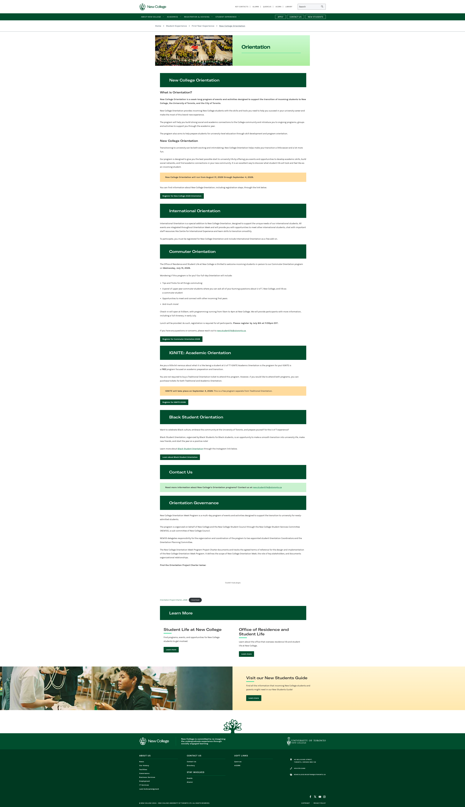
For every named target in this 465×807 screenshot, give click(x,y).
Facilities (143, 769)
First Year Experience (203, 26)
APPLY (280, 17)
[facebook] (311, 797)
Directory (191, 765)
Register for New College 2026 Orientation (182, 196)
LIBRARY (288, 7)
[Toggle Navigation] (163, 17)
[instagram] (324, 797)
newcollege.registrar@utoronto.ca (310, 774)
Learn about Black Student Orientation (180, 457)
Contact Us (191, 762)
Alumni (255, 7)
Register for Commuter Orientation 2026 (181, 339)
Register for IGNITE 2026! (174, 402)
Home (158, 26)
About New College (151, 17)
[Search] (312, 7)
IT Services (144, 785)
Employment (144, 781)
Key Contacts (241, 7)
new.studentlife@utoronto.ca (231, 330)
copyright (305, 803)
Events (190, 778)
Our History (144, 765)
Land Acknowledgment (149, 789)
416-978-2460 (299, 768)
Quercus (238, 762)
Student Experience (226, 17)
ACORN (278, 7)
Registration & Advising (196, 17)
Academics (172, 17)
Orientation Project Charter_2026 (173, 600)
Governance (144, 773)
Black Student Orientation (190, 448)
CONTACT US (296, 17)
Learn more (171, 649)
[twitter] (315, 797)
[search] (322, 6)
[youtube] (320, 797)
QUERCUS (267, 7)
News (141, 762)
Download (195, 600)
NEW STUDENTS (315, 17)
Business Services (147, 777)
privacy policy (320, 803)
